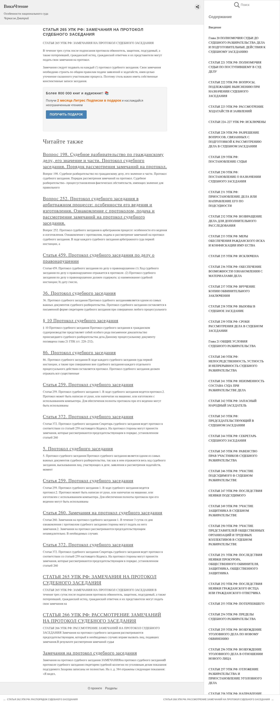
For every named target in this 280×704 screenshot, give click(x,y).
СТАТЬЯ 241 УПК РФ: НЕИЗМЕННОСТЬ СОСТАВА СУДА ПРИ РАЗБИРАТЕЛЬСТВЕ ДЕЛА (236, 385)
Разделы (111, 688)
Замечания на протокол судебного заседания (90, 653)
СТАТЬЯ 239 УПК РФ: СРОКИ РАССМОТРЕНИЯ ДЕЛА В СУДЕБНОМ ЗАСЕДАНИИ (236, 326)
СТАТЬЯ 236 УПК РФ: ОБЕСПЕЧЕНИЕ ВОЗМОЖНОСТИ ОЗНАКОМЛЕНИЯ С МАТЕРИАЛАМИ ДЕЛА (236, 271)
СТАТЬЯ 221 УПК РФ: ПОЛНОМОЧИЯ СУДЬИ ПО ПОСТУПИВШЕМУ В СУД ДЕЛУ (235, 66)
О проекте (95, 688)
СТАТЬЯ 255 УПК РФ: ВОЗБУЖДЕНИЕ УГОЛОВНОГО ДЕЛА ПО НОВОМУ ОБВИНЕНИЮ (235, 634)
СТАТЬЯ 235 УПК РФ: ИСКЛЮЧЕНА (234, 256)
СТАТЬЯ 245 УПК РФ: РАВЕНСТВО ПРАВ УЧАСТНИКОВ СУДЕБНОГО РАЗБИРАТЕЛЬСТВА (233, 455)
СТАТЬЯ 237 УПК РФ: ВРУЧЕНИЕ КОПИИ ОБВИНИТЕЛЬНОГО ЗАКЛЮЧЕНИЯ (232, 290)
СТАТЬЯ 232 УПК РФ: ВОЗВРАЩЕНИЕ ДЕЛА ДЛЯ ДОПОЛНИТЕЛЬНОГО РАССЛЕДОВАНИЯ (235, 220)
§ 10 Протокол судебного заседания (80, 320)
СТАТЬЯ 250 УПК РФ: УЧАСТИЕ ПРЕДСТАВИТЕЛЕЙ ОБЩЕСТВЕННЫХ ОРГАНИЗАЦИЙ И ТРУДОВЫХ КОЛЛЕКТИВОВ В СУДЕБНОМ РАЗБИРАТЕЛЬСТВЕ (236, 535)
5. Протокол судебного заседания (78, 448)
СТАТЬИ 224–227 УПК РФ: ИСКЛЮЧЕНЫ (237, 122)
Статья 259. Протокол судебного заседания (88, 384)
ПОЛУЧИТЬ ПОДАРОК (66, 114)
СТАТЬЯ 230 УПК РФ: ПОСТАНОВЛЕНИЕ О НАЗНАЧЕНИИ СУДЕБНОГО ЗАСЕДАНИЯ (235, 176)
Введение (215, 27)
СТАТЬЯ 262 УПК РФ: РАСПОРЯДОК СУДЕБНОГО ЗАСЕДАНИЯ (42, 699)
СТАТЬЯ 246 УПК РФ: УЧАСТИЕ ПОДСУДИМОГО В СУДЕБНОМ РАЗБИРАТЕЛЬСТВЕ (231, 475)
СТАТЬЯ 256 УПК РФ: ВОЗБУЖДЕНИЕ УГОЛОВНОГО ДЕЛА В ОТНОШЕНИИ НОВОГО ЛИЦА (236, 653)
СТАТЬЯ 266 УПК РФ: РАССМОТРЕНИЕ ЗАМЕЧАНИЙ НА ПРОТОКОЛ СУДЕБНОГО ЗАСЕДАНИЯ (102, 618)
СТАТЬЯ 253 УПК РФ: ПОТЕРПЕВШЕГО (236, 603)
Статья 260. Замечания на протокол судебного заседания (102, 512)
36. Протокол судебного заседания (79, 293)
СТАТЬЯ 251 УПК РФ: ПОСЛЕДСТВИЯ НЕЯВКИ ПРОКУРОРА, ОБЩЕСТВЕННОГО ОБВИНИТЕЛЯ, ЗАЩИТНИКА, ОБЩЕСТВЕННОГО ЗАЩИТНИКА (235, 564)
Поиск (241, 4)
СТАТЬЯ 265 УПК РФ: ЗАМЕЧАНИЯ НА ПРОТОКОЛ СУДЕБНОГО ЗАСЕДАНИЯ (99, 579)
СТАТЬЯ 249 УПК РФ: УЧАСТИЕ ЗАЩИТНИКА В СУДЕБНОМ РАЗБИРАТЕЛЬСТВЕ (231, 510)
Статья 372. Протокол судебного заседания (88, 416)
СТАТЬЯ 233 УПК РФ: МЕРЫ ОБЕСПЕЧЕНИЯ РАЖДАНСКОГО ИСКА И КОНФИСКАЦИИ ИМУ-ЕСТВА (237, 240)
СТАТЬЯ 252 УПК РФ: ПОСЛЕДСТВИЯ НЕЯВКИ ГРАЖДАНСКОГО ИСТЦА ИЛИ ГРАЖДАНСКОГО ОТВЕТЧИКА (235, 588)
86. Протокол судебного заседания (79, 352)
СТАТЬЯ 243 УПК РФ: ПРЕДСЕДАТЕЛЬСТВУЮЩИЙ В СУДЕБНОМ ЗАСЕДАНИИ (231, 420)
